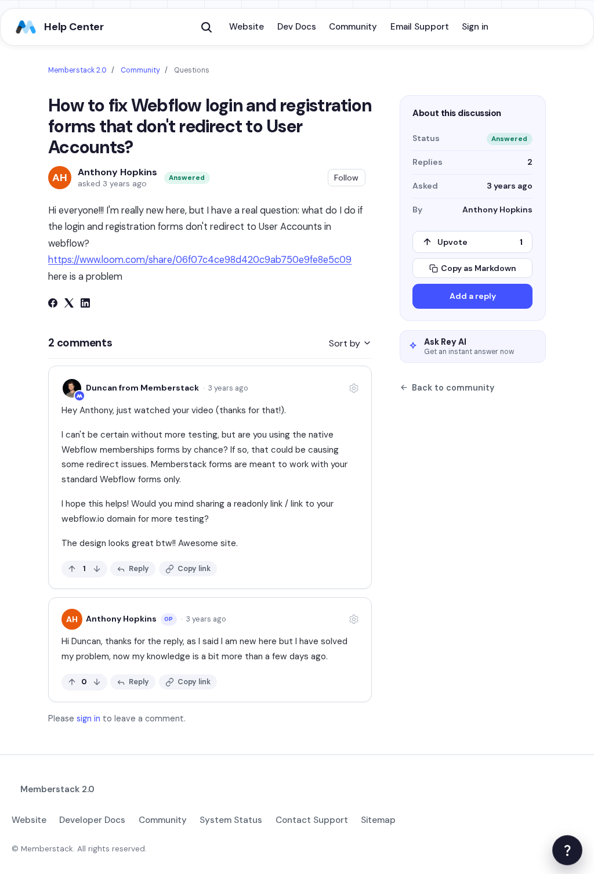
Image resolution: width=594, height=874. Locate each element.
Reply (139, 568)
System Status (231, 820)
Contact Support (312, 820)
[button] (206, 27)
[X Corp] (69, 304)
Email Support (419, 26)
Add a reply (473, 296)
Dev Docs (296, 26)
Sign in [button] (475, 26)
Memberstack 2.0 (77, 70)
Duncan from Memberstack (142, 387)
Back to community (453, 387)
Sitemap (378, 820)
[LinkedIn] (85, 304)
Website (246, 26)
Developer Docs (92, 820)
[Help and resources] (567, 850)
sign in (88, 718)
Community (353, 26)
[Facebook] (52, 304)
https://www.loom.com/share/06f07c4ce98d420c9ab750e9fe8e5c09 (200, 260)
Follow (346, 177)
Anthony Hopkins (117, 172)
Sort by (346, 343)
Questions (191, 70)
